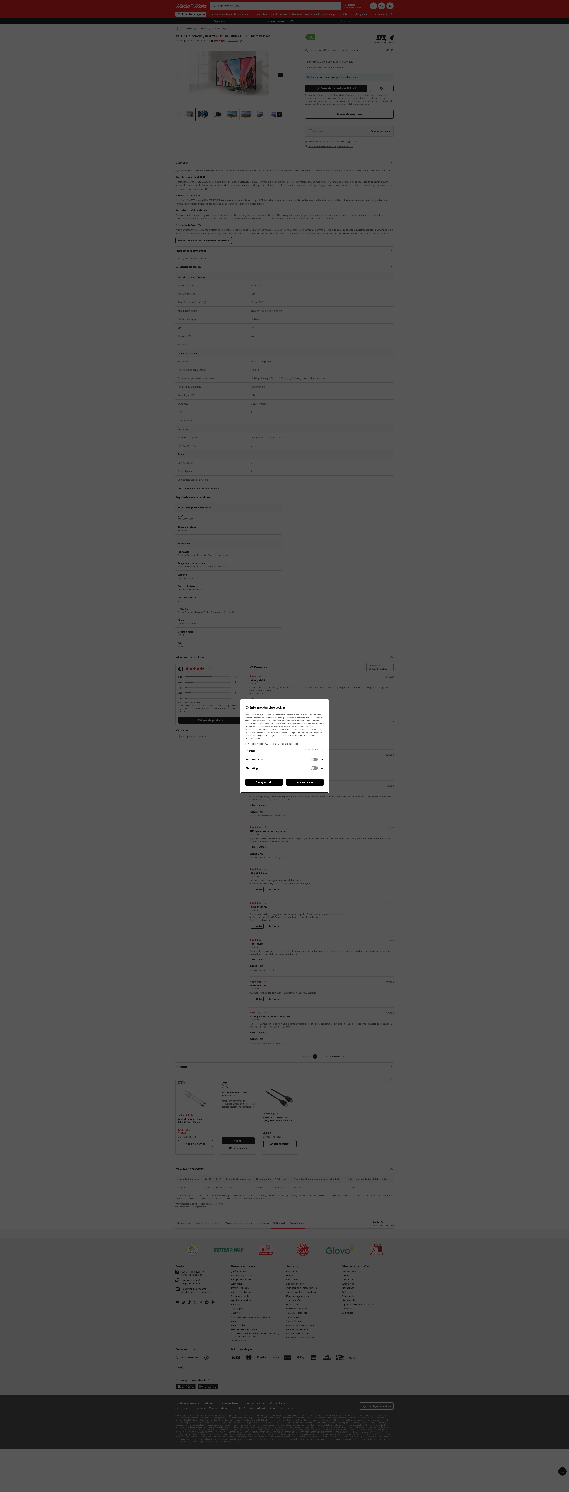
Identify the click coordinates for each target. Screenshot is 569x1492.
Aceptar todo (305, 782)
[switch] (314, 759)
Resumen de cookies (289, 744)
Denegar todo (264, 782)
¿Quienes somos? (272, 744)
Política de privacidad (254, 744)
